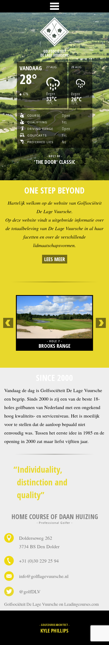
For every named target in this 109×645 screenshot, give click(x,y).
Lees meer (54, 259)
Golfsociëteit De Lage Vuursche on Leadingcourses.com (51, 604)
